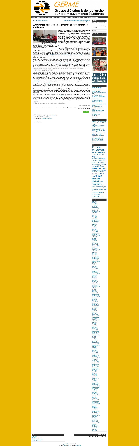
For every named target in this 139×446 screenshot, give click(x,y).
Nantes (101, 181)
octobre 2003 (95, 384)
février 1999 (95, 410)
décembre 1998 (95, 411)
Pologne (99, 186)
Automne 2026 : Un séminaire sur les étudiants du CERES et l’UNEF (99, 123)
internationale (95, 99)
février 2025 (95, 219)
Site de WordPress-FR (37, 440)
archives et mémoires (44, 116)
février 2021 (95, 267)
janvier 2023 (95, 244)
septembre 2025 (96, 211)
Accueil (33, 17)
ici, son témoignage (40, 61)
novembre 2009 (95, 365)
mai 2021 (94, 263)
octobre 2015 (95, 333)
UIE (102, 192)
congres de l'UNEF (48, 118)
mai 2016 (94, 324)
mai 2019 (94, 290)
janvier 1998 (95, 421)
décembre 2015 (95, 331)
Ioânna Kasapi (48, 83)
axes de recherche (52, 17)
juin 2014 (94, 347)
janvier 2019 (95, 293)
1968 (93, 154)
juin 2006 (94, 372)
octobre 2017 (95, 307)
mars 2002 (94, 392)
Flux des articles (37, 437)
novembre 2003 (95, 383)
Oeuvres (94, 183)
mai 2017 (94, 309)
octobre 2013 (95, 356)
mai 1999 (94, 408)
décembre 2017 (95, 304)
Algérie (95, 157)
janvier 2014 (95, 352)
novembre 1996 (95, 426)
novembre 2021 (95, 258)
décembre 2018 (95, 294)
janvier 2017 (95, 314)
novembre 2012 (95, 361)
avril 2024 (94, 228)
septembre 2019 (96, 286)
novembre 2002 (95, 387)
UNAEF (100, 194)
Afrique (98, 154)
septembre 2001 (96, 394)
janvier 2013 (95, 360)
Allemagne (100, 156)
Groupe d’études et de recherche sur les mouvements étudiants (63, 63)
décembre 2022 (95, 245)
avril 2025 (94, 216)
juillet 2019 (94, 287)
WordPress (66, 445)
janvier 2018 (95, 303)
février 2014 (95, 351)
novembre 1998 (95, 412)
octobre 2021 (95, 259)
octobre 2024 (95, 223)
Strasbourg (98, 191)
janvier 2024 (95, 231)
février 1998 (95, 420)
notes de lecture (96, 114)
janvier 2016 (95, 329)
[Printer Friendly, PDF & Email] (86, 112)
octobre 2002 (95, 388)
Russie (94, 189)
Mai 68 (98, 176)
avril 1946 (94, 430)
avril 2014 (94, 349)
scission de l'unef (101, 189)
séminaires (94, 115)
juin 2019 (94, 289)
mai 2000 (94, 406)
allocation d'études (96, 158)
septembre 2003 (96, 386)
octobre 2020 (95, 272)
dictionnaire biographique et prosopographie (98, 97)
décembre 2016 (95, 315)
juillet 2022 (94, 252)
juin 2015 (94, 336)
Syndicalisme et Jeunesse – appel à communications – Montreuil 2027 (98, 127)
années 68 (103, 158)
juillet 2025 (94, 212)
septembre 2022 (96, 249)
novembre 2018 (95, 295)
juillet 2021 (94, 262)
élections (102, 196)
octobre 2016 (95, 318)
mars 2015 (94, 340)
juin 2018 (94, 298)
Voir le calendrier (101, 26)
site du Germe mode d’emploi (90, 17)
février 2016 (95, 328)
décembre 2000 (95, 399)
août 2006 (94, 370)
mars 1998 (94, 419)
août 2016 (94, 321)
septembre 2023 (96, 235)
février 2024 (95, 230)
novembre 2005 (95, 378)
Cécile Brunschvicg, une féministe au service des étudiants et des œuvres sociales (98, 140)
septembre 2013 (96, 357)
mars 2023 (94, 242)
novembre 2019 (95, 284)
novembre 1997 (95, 422)
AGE (102, 154)
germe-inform (66, 444)
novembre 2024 (95, 221)
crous (102, 166)
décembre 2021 (95, 257)
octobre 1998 (95, 414)
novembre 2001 (95, 393)
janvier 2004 (95, 382)
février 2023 (95, 243)
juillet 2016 (94, 322)
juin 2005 (94, 379)
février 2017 (95, 313)
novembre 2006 (95, 369)
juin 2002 (94, 389)
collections (72, 17)
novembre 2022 (95, 247)
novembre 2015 (95, 332)
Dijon (93, 170)
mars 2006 (94, 374)
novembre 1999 (95, 407)
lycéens (100, 173)
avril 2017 (94, 310)
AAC (95, 154)
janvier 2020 (95, 282)
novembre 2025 (95, 209)
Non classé (94, 113)
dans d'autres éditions (97, 95)
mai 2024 (94, 226)
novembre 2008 (95, 368)
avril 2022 (94, 253)
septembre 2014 (96, 345)
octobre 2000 (95, 402)
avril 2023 (94, 240)
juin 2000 (94, 405)
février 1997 (95, 425)
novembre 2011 (95, 363)
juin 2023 (94, 238)
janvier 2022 (95, 256)
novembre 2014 (95, 344)
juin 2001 (94, 396)
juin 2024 (94, 225)
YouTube (63, 96)
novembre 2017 (95, 305)
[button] (95, 27)
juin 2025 (94, 214)
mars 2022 (94, 254)
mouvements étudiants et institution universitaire (98, 111)
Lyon (93, 176)
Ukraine (95, 194)
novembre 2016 (95, 317)
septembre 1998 (96, 415)
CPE (99, 166)
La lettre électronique (97, 100)
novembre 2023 (95, 234)
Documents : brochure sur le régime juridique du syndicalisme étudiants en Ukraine (98, 135)
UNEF (98, 196)
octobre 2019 (95, 285)
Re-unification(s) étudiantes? (40, 20)
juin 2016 (94, 323)
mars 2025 (94, 217)
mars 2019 (94, 291)
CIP (100, 162)
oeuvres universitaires (96, 183)
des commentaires (37, 439)
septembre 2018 (96, 296)
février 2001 (95, 398)
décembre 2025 (95, 207)
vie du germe (95, 116)
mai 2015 (94, 337)
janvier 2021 (95, 268)
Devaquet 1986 (99, 168)
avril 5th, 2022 (54, 115)
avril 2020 (94, 279)
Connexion (34, 436)
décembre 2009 (95, 364)
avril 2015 (94, 338)
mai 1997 (94, 424)
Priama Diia (103, 186)
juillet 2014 (94, 346)
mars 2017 (94, 312)
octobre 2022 (95, 248)
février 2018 (95, 301)
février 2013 (95, 359)
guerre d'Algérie (99, 171)
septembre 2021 (96, 261)
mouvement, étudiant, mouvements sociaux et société (97, 108)
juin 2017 (94, 308)
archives (42, 118)
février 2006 (95, 375)
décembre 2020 (95, 270)
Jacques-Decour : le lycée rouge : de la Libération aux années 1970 (98, 130)
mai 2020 (94, 277)
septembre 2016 (96, 319)
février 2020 (95, 281)
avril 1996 (94, 427)
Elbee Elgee (78, 445)
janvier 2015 (95, 341)
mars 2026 (94, 203)
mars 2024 (94, 229)
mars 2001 (94, 397)
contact (79, 17)
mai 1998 (94, 417)
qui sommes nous (41, 17)
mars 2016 (94, 327)
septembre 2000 (96, 403)
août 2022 (94, 251)
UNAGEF (94, 196)
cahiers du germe (63, 17)
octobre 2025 (95, 210)
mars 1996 (94, 429)
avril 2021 (94, 265)
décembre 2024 (95, 220)
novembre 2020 (95, 271)
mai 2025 (94, 215)
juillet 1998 (94, 416)
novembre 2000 (95, 401)
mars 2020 (94, 280)
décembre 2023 (95, 233)
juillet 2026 (94, 201)
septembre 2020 (96, 273)
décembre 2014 (95, 342)
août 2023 (94, 236)
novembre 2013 (95, 355)
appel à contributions (97, 87)
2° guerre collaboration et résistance (98, 150)
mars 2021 (94, 266)
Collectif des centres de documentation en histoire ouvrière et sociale (65, 54)
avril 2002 (94, 391)
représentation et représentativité (98, 187)
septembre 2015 (96, 335)
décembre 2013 (95, 354)
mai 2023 (94, 239)
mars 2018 (94, 300)
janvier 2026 (95, 206)
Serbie (93, 191)
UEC (100, 192)
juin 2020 (94, 276)
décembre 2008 (95, 366)
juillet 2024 (94, 224)
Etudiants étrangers (98, 170)
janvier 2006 (95, 377)
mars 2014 (94, 350)
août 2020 (94, 275)
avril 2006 (94, 373)
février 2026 (95, 205)
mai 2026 (94, 202)
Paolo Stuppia (36, 81)
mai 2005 (94, 380)
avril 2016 (94, 326)
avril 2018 (94, 299)
